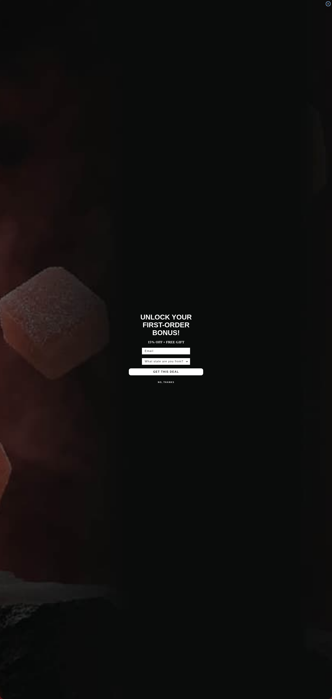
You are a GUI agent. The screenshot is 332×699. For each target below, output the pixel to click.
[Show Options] (187, 361)
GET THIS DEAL (166, 371)
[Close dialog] (328, 4)
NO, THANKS (166, 382)
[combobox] (165, 361)
